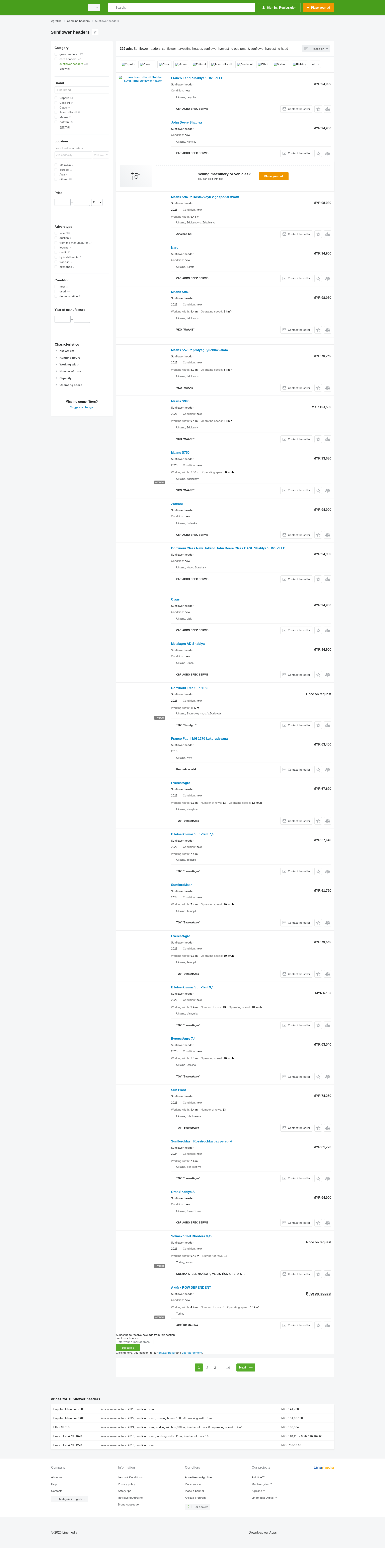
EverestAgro (180, 783)
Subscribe (128, 1347)
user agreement (192, 1352)
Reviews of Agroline (130, 1497)
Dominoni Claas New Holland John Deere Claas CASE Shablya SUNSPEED (228, 548)
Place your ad (273, 176)
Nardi (175, 247)
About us (56, 1477)
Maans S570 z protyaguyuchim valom (199, 350)
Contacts (56, 1490)
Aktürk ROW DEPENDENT (191, 1287)
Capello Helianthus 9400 (68, 1418)
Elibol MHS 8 (61, 1427)
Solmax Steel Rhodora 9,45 (191, 1236)
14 (228, 1368)
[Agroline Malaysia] (67, 7)
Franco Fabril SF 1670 (67, 1436)
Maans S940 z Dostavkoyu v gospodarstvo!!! (205, 197)
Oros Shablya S (183, 1192)
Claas (175, 599)
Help (54, 1484)
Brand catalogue (128, 1504)
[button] (318, 109)
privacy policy (166, 1352)
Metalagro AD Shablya (188, 643)
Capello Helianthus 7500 (68, 1409)
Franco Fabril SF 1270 (67, 1445)
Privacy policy (126, 1484)
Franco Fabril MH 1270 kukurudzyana (199, 738)
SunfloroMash (181, 885)
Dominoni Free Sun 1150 (189, 688)
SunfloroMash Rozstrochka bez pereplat (201, 1141)
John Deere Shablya (186, 122)
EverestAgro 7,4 (183, 1038)
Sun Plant (178, 1090)
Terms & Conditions (130, 1477)
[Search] (112, 7)
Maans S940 (180, 292)
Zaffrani (177, 504)
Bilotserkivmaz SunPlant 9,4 (192, 987)
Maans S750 (180, 452)
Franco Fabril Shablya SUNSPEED (197, 78)
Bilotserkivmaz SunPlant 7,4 (192, 834)
